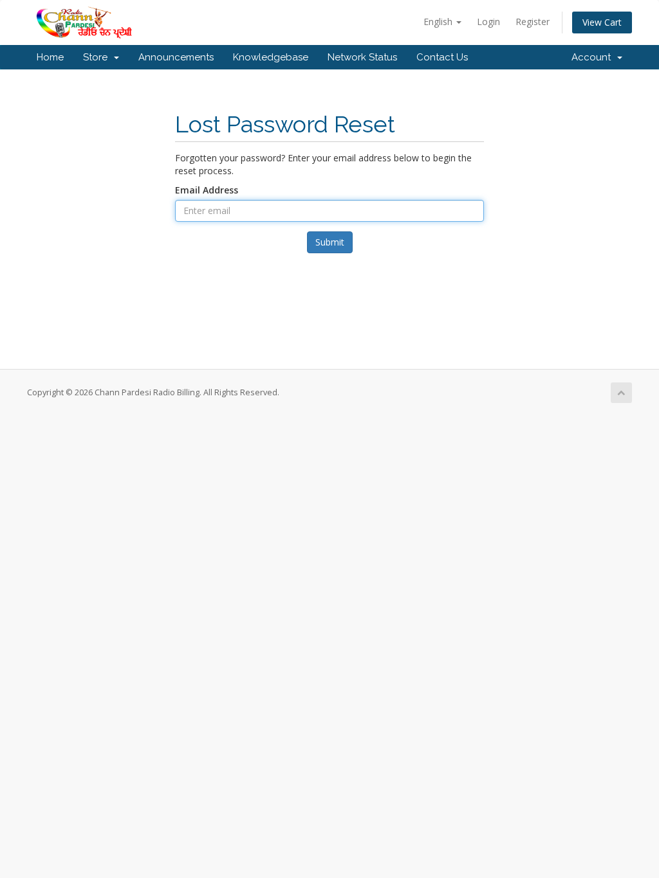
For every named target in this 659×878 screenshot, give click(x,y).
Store (98, 57)
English (439, 21)
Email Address (206, 190)
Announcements (176, 57)
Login (488, 21)
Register (532, 21)
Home (50, 57)
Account (593, 57)
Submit (329, 242)
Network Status (362, 57)
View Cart (602, 22)
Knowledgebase (270, 57)
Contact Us (442, 57)
